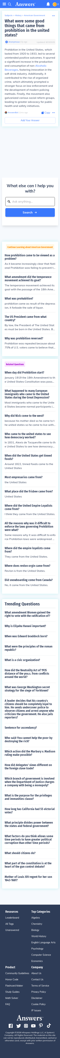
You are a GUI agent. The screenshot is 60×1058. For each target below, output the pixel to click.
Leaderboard (12, 917)
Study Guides (12, 991)
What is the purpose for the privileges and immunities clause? (28, 797)
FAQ (7, 1004)
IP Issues (36, 1010)
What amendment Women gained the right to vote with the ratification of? (27, 614)
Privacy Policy (38, 991)
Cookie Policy (38, 1004)
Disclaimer (36, 998)
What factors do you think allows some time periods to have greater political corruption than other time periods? (29, 839)
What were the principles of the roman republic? (28, 648)
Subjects (8, 15)
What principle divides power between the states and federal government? (29, 824)
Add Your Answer (30, 120)
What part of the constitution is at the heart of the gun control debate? (28, 864)
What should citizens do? (20, 853)
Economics (37, 961)
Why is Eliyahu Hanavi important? (25, 626)
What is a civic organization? (22, 660)
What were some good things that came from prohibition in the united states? (27, 28)
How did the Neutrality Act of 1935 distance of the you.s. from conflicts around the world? (27, 673)
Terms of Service (40, 985)
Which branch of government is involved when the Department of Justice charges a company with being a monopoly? (29, 782)
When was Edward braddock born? (26, 636)
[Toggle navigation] (4, 4)
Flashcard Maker (14, 985)
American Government (34, 15)
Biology (35, 930)
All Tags (9, 923)
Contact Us (37, 979)
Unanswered (12, 930)
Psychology (37, 948)
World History (38, 936)
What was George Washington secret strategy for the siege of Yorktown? (27, 688)
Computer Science (41, 954)
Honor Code (11, 979)
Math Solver (11, 998)
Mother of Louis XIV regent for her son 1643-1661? (28, 878)
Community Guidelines (17, 973)
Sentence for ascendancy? (21, 727)
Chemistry (36, 923)
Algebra (35, 917)
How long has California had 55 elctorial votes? (30, 810)
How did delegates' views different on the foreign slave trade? (28, 766)
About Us (36, 973)
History (18, 15)
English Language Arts (43, 942)
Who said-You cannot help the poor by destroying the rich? (28, 739)
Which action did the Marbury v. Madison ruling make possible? (30, 753)
